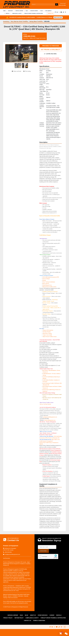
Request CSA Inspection (48, 330)
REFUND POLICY (19, 617)
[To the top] (65, 627)
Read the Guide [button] (58, 17)
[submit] (56, 4)
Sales (41, 433)
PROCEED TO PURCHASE (50, 45)
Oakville (48, 301)
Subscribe (43, 550)
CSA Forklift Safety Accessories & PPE (51, 277)
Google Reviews (10, 563)
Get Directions (6, 558)
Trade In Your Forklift (47, 335)
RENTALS (8, 13)
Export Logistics (48, 434)
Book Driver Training (47, 333)
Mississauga (55, 299)
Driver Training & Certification (49, 281)
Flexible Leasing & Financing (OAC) (50, 306)
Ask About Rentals (47, 331)
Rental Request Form (47, 285)
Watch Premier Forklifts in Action (49, 286)
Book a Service (46, 283)
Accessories (42, 434)
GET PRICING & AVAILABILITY (50, 49)
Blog (41, 10)
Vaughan (44, 301)
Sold (27, 10)
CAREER (52, 615)
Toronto (52, 301)
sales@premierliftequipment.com (50, 417)
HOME (4, 10)
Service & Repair (46, 278)
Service (48, 433)
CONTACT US (50, 13)
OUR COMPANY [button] (48, 10)
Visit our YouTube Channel (45, 404)
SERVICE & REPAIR (19, 10)
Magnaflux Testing (46, 314)
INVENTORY (10, 10)
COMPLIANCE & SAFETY (17, 13)
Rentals (44, 280)
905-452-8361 (62, 5)
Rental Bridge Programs (48, 310)
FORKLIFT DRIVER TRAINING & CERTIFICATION (33, 13)
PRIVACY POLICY (8, 617)
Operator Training (46, 302)
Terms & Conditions (39, 620)
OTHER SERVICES (43, 615)
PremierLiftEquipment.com (49, 420)
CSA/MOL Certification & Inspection (50, 291)
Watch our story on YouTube (46, 431)
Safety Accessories (47, 296)
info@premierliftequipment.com (12, 554)
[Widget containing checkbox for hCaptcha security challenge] (48, 556)
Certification (54, 433)
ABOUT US (33, 615)
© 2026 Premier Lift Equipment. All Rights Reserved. (15, 606)
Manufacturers (34, 10)
